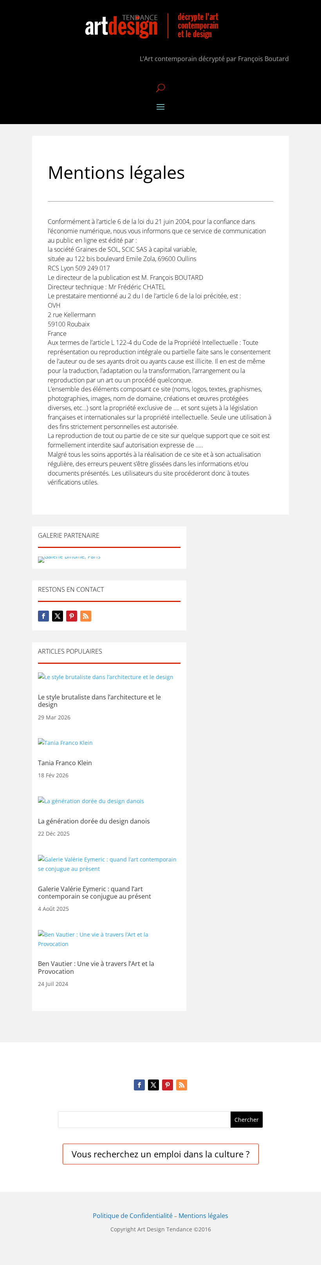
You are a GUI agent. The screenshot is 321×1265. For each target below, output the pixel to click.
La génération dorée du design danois (94, 821)
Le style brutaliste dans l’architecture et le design (99, 701)
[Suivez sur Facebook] (43, 616)
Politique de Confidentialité (133, 1215)
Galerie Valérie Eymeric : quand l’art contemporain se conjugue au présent (94, 893)
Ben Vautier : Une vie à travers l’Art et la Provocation (96, 967)
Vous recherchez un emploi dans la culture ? (161, 1154)
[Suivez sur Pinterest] (71, 616)
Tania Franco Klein (65, 763)
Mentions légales (203, 1215)
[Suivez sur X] (57, 616)
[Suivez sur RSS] (85, 616)
